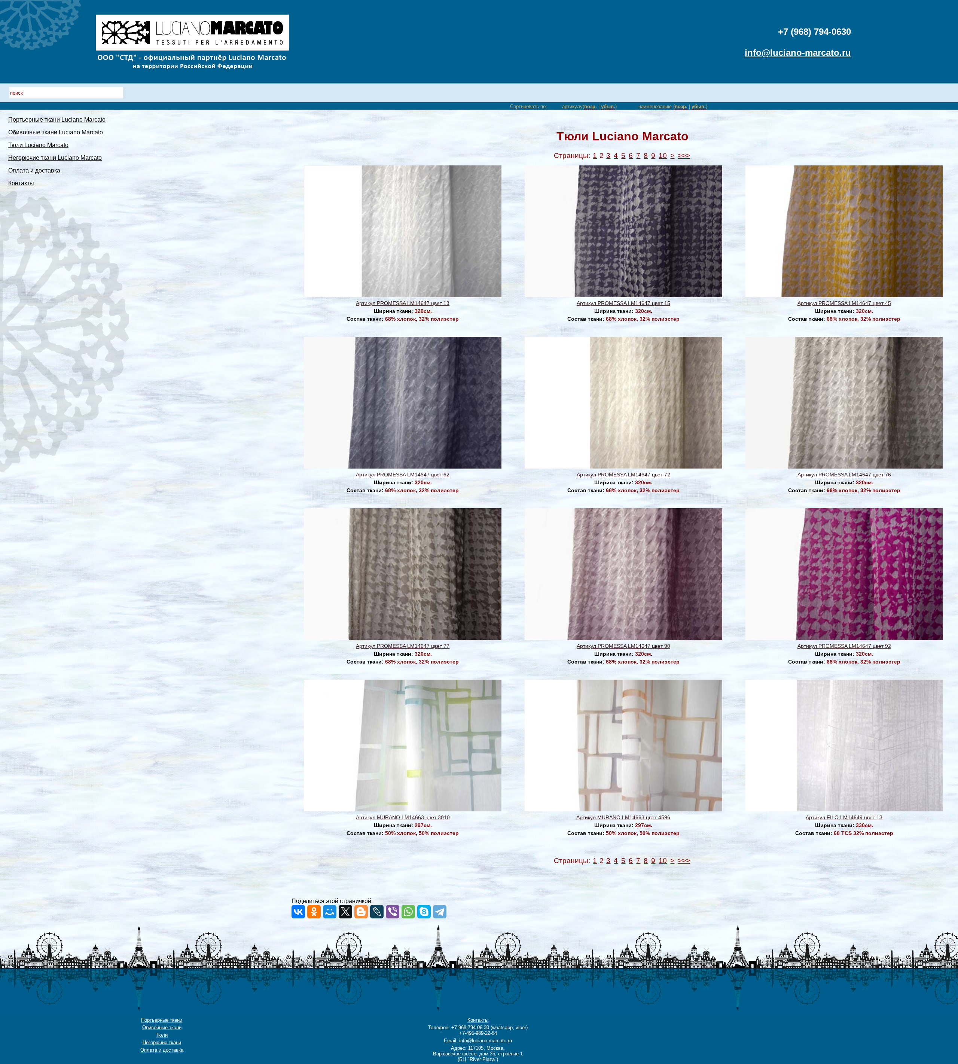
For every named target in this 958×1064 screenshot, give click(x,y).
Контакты (21, 183)
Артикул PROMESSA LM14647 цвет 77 (402, 646)
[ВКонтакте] (298, 911)
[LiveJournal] (377, 911)
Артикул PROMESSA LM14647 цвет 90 (623, 646)
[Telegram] (439, 911)
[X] (345, 911)
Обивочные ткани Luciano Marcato (55, 132)
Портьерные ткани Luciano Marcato (57, 119)
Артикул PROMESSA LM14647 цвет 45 (844, 303)
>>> (684, 155)
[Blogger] (361, 911)
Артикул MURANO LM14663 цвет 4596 (623, 817)
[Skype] (424, 911)
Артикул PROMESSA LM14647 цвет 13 (402, 303)
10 (663, 155)
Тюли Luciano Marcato (38, 145)
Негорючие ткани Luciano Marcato (55, 158)
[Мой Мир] (329, 911)
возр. (590, 106)
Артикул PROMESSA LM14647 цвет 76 (844, 475)
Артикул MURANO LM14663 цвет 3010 (403, 817)
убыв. (608, 106)
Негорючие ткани (162, 1042)
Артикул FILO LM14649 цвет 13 (844, 817)
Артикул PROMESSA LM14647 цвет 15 (623, 303)
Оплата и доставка (34, 170)
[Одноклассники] (314, 911)
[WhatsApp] (408, 911)
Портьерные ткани (161, 1020)
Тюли (162, 1035)
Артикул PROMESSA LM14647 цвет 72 (623, 475)
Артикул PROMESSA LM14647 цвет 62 (402, 475)
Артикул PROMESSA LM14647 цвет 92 (844, 646)
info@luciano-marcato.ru (798, 53)
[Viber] (392, 911)
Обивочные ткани (161, 1027)
